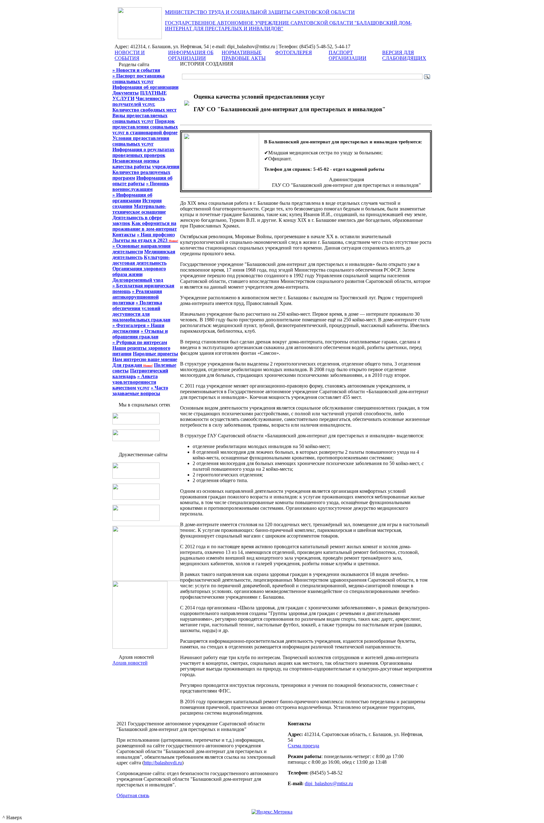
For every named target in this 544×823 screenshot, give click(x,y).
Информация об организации (145, 87)
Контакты (124, 234)
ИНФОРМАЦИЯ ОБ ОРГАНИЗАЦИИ (190, 55)
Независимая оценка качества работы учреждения (145, 163)
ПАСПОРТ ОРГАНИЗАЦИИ (347, 55)
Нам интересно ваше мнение (144, 359)
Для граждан (132, 365)
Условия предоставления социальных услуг (140, 141)
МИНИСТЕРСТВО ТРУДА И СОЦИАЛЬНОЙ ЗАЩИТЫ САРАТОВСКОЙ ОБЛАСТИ (260, 12)
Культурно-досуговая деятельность (141, 260)
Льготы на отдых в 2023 (145, 240)
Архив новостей (130, 662)
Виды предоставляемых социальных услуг (139, 118)
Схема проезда (303, 745)
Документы (125, 92)
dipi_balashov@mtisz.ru (329, 783)
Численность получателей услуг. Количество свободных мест (144, 104)
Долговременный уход (137, 280)
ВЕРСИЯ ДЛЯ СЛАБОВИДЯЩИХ (404, 55)
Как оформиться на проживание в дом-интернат (144, 226)
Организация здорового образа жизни (139, 271)
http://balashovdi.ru (163, 762)
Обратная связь (132, 795)
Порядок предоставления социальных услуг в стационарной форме (145, 126)
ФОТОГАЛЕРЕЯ (293, 52)
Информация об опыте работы (142, 180)
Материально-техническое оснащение (139, 209)
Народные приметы (155, 353)
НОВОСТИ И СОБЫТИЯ (130, 55)
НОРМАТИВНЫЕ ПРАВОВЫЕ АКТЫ (244, 55)
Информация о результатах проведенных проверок (143, 152)
